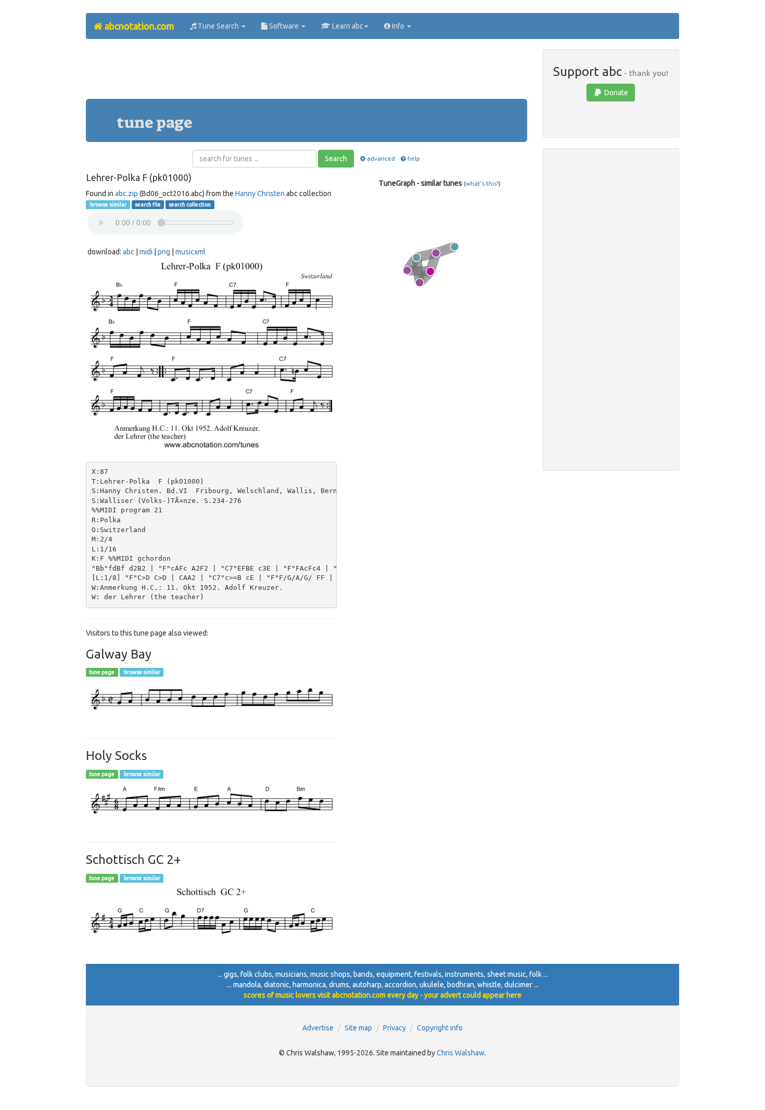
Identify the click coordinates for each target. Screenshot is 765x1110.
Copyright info (440, 1028)
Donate (615, 92)
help (413, 158)
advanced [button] (380, 158)
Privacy (394, 1028)
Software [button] (283, 26)
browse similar (107, 204)
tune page (101, 672)
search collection (190, 204)
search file (148, 204)
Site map (358, 1028)
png (164, 252)
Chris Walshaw (460, 1053)
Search (336, 158)
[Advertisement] (306, 72)
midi (145, 252)
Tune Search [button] (218, 26)
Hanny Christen (260, 193)
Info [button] (398, 26)
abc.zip (126, 193)
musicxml (190, 252)
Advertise (318, 1028)
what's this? (482, 183)
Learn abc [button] (346, 26)
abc (128, 252)
